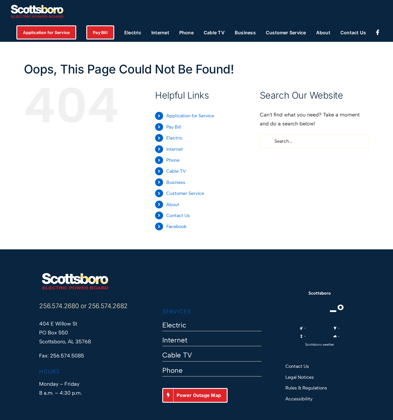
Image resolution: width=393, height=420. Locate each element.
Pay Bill (173, 127)
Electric (174, 138)
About (172, 204)
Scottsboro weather (319, 344)
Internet (174, 149)
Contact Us (178, 215)
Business (175, 182)
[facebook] (165, 290)
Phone (173, 160)
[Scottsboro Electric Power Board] (75, 275)
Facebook (176, 226)
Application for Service (190, 115)
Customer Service (185, 193)
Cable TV (176, 171)
